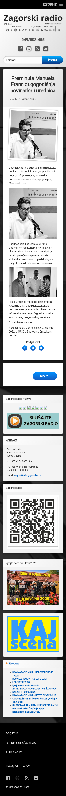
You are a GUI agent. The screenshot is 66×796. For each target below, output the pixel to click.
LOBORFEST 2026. (21, 682)
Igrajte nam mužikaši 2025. (26, 711)
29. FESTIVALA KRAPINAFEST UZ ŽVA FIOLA (34, 688)
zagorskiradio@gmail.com (27, 475)
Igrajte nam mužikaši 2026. (26, 685)
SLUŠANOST (14, 752)
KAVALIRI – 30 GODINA (23, 692)
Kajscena (14, 663)
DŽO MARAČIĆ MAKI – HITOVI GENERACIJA (34, 695)
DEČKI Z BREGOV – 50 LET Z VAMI (29, 679)
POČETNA (12, 733)
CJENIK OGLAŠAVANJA (21, 743)
